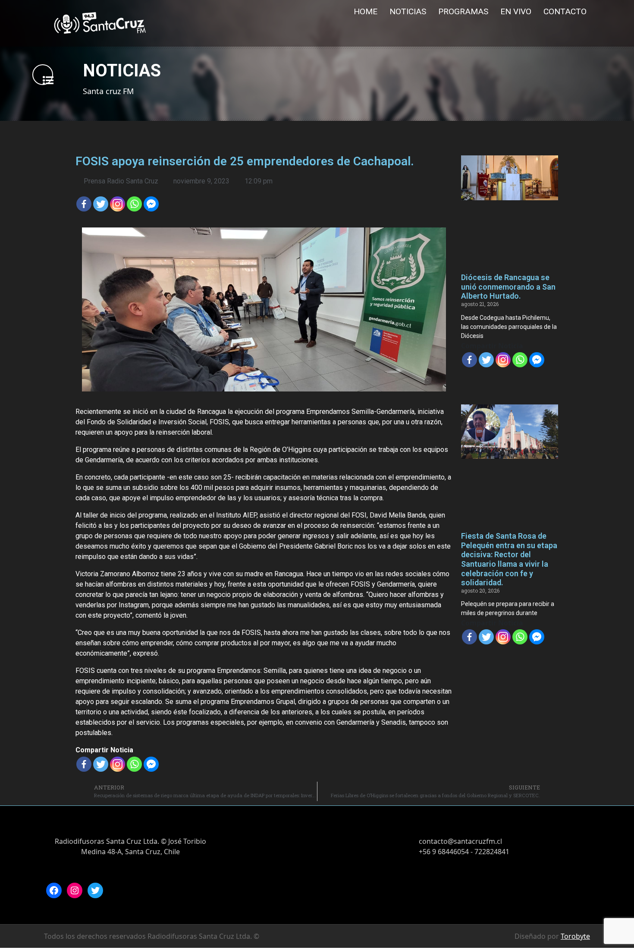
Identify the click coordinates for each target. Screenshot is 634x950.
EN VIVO (515, 11)
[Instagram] (74, 890)
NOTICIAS (407, 11)
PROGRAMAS (463, 11)
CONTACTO (565, 11)
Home (365, 11)
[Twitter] (100, 203)
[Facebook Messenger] (151, 203)
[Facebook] (83, 203)
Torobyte (575, 936)
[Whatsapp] (134, 203)
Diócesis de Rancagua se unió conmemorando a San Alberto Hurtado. (508, 286)
